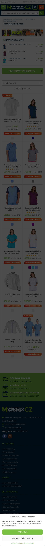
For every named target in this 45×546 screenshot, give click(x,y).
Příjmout (22, 532)
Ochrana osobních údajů (25, 543)
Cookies (13, 543)
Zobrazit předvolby (22, 538)
